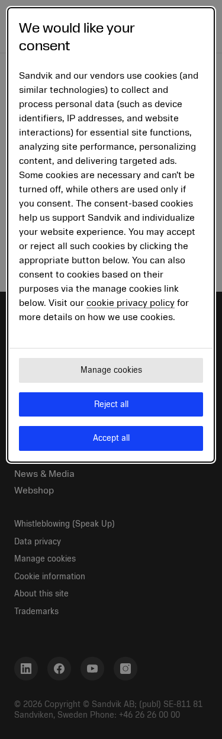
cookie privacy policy (130, 303)
